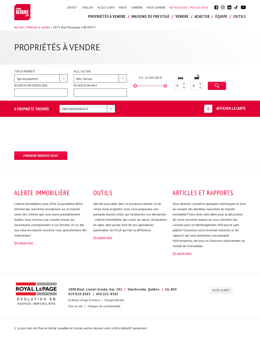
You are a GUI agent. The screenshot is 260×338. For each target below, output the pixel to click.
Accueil (19, 27)
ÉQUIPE (221, 16)
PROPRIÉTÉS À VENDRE (107, 16)
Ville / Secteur (82, 71)
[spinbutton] (180, 86)
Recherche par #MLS (85, 85)
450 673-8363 (199, 7)
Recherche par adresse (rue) (30, 85)
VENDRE (182, 16)
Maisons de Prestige (151, 16)
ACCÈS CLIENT (106, 7)
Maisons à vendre (38, 27)
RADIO (123, 7)
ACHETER (202, 16)
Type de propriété (24, 71)
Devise (72, 7)
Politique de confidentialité (104, 306)
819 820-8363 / (179, 7)
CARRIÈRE (137, 7)
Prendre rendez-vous (40, 156)
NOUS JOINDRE (156, 7)
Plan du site (75, 306)
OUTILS (239, 16)
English (87, 7)
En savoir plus (23, 243)
